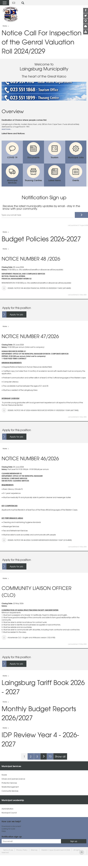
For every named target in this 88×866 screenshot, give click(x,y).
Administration (7, 808)
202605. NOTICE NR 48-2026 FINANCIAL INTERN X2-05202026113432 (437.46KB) (39, 288)
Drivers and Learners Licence (13, 779)
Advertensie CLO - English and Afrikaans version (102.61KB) (31, 637)
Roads (4, 775)
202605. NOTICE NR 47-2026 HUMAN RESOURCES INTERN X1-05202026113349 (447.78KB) (43, 410)
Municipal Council (9, 812)
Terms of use (8, 850)
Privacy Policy (21, 850)
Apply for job (16, 314)
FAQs (4, 831)
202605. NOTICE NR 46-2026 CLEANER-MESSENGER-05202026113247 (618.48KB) (40, 540)
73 (50, 756)
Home (5, 26)
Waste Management (10, 787)
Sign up (73, 841)
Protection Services (9, 783)
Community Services (10, 791)
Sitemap (34, 850)
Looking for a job (8, 828)
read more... (7, 129)
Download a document (11, 826)
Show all (60, 756)
